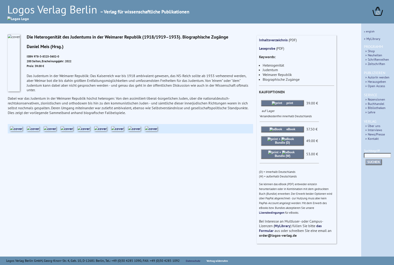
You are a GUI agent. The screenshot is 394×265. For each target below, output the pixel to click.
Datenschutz (193, 260)
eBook (290, 129)
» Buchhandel (374, 103)
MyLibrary (282, 225)
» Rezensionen (375, 99)
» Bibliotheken (375, 108)
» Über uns (372, 126)
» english (369, 31)
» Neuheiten (373, 55)
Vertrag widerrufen (217, 260)
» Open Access (375, 86)
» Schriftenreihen (377, 59)
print (289, 103)
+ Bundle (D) (282, 140)
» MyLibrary (372, 38)
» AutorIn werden (377, 77)
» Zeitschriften (375, 64)
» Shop (370, 51)
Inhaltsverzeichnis (273, 40)
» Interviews (373, 130)
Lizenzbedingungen (271, 213)
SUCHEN (373, 162)
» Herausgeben (375, 81)
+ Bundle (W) (282, 154)
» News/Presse (375, 134)
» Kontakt (372, 138)
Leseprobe (267, 48)
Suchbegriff (372, 150)
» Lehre (370, 112)
